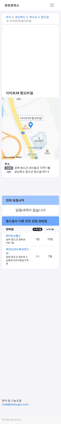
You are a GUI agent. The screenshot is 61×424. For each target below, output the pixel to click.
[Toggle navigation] (52, 5)
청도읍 (45, 17)
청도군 (33, 17)
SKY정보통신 (13, 235)
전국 (8, 17)
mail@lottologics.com (15, 404)
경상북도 (20, 17)
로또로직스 (12, 5)
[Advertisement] (30, 59)
